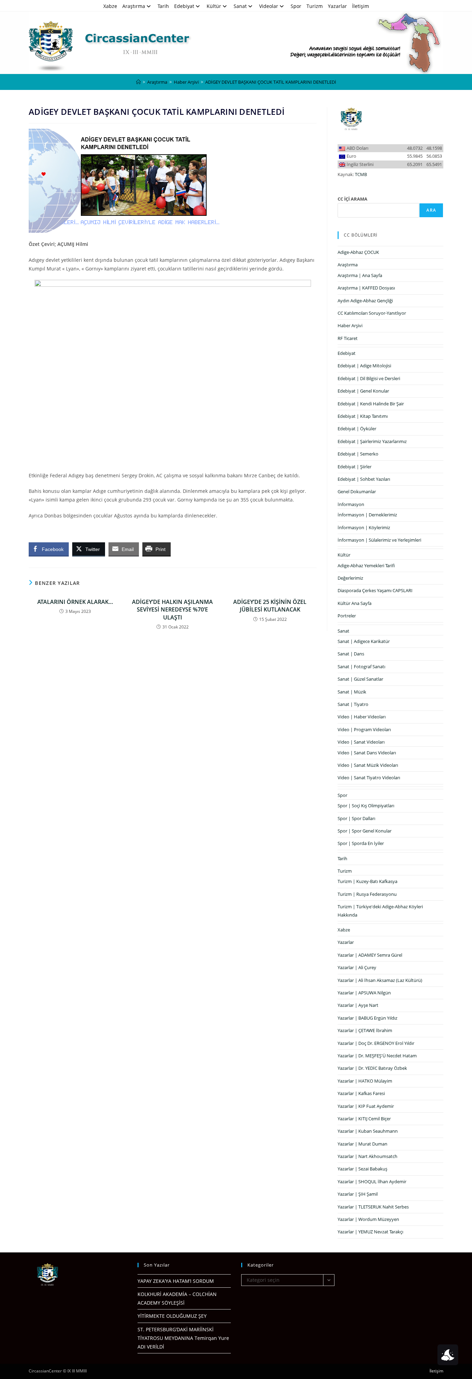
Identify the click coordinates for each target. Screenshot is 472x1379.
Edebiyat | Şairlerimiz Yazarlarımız (372, 441)
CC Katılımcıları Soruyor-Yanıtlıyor (372, 313)
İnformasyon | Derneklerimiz (367, 515)
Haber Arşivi (350, 325)
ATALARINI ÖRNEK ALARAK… (75, 602)
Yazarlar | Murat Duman (362, 1144)
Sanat (240, 6)
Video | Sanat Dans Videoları (367, 753)
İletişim (360, 6)
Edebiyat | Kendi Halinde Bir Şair (371, 404)
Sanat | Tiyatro (353, 704)
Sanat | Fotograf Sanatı (361, 666)
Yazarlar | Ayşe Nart (358, 1005)
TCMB (361, 174)
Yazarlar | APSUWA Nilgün (364, 993)
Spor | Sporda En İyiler (361, 843)
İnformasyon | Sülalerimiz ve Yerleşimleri (379, 540)
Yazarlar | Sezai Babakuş (362, 1169)
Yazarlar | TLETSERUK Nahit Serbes (373, 1207)
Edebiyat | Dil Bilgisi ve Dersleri (369, 378)
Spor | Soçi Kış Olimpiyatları (366, 805)
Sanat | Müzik (352, 692)
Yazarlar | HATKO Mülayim (365, 1081)
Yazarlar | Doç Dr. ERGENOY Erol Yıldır (376, 1043)
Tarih (163, 6)
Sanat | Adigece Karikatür (364, 641)
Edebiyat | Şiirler (354, 466)
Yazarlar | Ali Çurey (357, 967)
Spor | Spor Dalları (356, 818)
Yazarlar (337, 6)
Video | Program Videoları (364, 729)
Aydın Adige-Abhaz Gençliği (365, 300)
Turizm (314, 6)
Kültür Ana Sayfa (354, 603)
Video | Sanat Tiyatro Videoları (369, 777)
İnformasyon (351, 504)
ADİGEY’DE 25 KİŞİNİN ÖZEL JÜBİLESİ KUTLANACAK (269, 605)
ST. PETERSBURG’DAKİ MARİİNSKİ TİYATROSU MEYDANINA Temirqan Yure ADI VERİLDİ (183, 1338)
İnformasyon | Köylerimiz (364, 527)
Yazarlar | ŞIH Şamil (358, 1194)
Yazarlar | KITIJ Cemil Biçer (364, 1118)
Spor (296, 6)
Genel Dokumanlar (357, 491)
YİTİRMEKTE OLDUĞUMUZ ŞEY (172, 1316)
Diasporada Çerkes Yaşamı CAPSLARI (375, 590)
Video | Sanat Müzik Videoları (368, 765)
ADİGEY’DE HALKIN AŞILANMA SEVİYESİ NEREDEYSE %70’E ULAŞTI (172, 609)
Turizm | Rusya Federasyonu (367, 894)
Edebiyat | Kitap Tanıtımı (363, 416)
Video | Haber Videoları (362, 717)
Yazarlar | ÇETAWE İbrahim (365, 1030)
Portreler (347, 616)
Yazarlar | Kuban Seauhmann (368, 1131)
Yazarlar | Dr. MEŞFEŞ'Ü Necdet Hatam (377, 1055)
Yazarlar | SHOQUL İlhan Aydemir (372, 1181)
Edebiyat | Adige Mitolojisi (364, 365)
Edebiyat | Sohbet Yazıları (364, 479)
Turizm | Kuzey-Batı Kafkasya (367, 881)
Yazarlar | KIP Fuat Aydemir (366, 1106)
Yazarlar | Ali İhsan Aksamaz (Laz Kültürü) (380, 980)
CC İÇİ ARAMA (352, 199)
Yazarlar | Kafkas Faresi (361, 1093)
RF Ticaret (348, 338)
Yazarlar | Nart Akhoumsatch (367, 1156)
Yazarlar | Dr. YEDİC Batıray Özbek (372, 1068)
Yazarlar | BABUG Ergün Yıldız (367, 1018)
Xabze (110, 6)
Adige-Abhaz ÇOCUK (358, 252)
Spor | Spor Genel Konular (364, 831)
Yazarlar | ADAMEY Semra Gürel (370, 955)
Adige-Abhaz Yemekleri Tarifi (366, 565)
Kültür (214, 6)
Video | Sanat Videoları (361, 742)
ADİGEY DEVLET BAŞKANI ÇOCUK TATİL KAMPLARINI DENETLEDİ (270, 82)
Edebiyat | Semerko (358, 454)
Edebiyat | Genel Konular (363, 391)
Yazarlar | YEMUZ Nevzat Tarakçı (370, 1232)
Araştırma (133, 6)
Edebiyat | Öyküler (357, 428)
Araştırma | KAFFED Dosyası (366, 288)
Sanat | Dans (351, 654)
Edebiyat (184, 6)
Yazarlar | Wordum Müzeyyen (368, 1219)
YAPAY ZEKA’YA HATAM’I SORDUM (176, 1281)
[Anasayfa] (138, 82)
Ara (431, 210)
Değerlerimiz (350, 578)
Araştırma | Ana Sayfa (360, 275)
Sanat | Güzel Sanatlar (360, 679)
